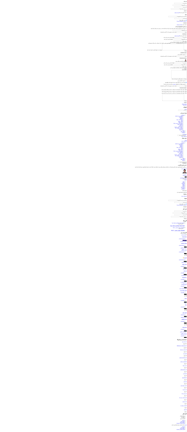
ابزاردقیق (181, 125)
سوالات (183, 182)
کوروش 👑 (185, 257)
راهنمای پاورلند (182, 422)
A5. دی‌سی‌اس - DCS (184, 393)
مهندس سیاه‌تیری (184, 243)
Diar (186, 304)
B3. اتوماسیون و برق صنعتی (183, 361)
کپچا (186, 56)
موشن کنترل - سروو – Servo (178, 123)
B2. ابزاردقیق (185, 381)
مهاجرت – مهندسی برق (179, 155)
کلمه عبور (185, 18)
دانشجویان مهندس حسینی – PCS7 (178, 230)
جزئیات (185, 68)
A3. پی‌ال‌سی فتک (185, 401)
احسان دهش (185, 312)
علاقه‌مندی (183, 188)
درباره (184, 181)
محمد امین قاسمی (184, 333)
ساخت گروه (183, 421)
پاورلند (186, 109)
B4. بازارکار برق (185, 373)
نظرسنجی (183, 183)
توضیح (185, 100)
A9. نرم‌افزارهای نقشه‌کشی (183, 369)
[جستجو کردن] (186, 111)
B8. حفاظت (185, 409)
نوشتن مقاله (183, 131)
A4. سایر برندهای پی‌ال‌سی (184, 385)
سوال (185, 179)
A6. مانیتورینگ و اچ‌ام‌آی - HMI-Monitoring (182, 345)
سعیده (186, 298)
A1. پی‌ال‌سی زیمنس (184, 341)
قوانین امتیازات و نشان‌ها (181, 423)
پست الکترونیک (184, 5)
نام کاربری (185, 3)
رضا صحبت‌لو (184, 277)
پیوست (185, 50)
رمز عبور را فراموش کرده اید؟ (182, 21)
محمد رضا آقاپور (184, 249)
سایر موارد (181, 129)
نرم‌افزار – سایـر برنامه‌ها (179, 154)
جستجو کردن (184, 134)
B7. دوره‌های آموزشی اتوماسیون (183, 357)
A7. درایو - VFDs (185, 365)
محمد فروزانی (184, 236)
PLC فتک (181, 118)
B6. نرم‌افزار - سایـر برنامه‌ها (183, 349)
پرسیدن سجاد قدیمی (183, 177)
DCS (182, 120)
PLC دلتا (181, 117)
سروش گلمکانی (184, 319)
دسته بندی (185, 43)
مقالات (183, 130)
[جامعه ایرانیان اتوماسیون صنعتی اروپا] (178, 222)
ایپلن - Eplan (181, 126)
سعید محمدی (184, 327)
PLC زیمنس (181, 116)
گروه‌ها (183, 184)
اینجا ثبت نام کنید (179, 24)
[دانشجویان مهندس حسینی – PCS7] (179, 227)
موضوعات (183, 142)
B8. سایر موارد (185, 353)
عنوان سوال (184, 41)
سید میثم (185, 270)
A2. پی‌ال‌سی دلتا (185, 389)
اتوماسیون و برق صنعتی (179, 143)
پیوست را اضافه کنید (183, 52)
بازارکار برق (181, 128)
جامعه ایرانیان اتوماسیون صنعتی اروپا (177, 225)
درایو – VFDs (181, 122)
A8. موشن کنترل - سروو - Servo (183, 397)
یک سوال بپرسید (184, 136)
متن (182, 69)
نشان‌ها (183, 132)
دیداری (185, 69)
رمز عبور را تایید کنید (183, 8)
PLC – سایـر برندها (180, 119)
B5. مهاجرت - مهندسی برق (184, 405)
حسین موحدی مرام (183, 290)
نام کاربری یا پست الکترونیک (182, 16)
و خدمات (174, 84)
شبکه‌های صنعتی (180, 124)
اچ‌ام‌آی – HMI (180, 121)
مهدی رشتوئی (184, 264)
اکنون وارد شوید (177, 12)
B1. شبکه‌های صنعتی (184, 377)
